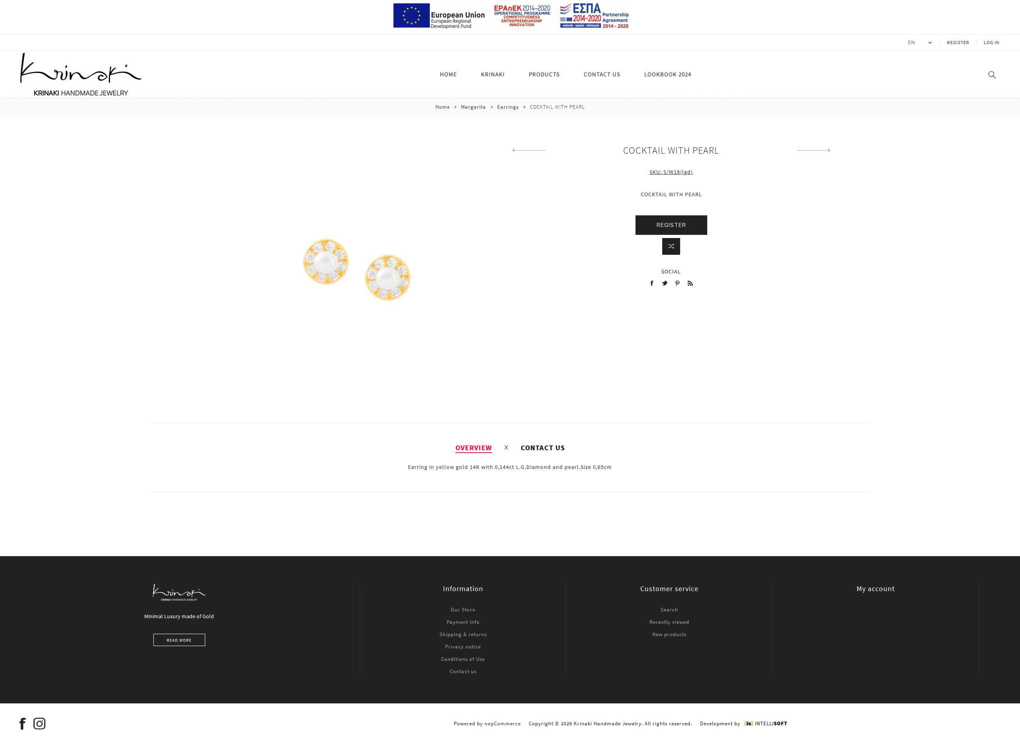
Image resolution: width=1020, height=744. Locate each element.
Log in (992, 42)
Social (671, 271)
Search (669, 609)
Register (958, 42)
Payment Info (463, 622)
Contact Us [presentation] (543, 447)
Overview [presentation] (473, 447)
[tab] (473, 447)
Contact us (463, 671)
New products (669, 634)
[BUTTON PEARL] (529, 150)
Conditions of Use (463, 659)
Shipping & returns (463, 634)
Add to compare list (671, 246)
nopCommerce (502, 723)
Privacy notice (463, 646)
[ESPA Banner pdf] (510, 30)
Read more (179, 640)
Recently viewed (669, 622)
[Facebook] (22, 723)
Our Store (463, 609)
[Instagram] (39, 723)
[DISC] (814, 150)
